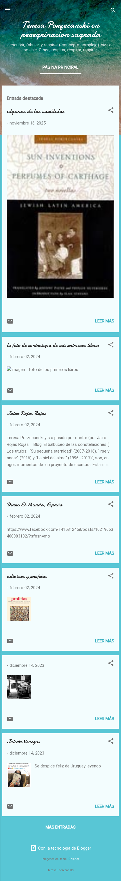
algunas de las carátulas (35, 111)
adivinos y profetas (27, 576)
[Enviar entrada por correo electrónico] (10, 323)
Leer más (104, 321)
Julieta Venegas (23, 741)
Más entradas (61, 827)
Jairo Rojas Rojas (26, 413)
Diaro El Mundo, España (34, 504)
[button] (110, 111)
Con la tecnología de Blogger (64, 848)
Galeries (74, 859)
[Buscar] (113, 11)
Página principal (60, 67)
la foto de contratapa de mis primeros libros (53, 345)
